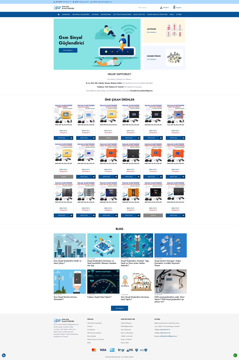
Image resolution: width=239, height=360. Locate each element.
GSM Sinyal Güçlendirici (80, 14)
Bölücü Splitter (139, 14)
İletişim (178, 14)
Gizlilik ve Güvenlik (126, 336)
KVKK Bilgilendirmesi (127, 326)
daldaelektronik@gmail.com (105, 2)
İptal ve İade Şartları (127, 333)
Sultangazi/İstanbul (84, 2)
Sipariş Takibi (125, 343)
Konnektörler (106, 14)
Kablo (172, 14)
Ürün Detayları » (68, 50)
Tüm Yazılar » (119, 308)
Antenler (95, 14)
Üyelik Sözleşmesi (126, 323)
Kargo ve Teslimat (126, 339)
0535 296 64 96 (165, 333)
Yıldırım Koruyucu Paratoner (157, 14)
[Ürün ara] (139, 7)
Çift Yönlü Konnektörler (122, 14)
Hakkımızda (66, 14)
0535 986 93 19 (67, 2)
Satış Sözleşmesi (126, 330)
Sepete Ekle (61, 138)
